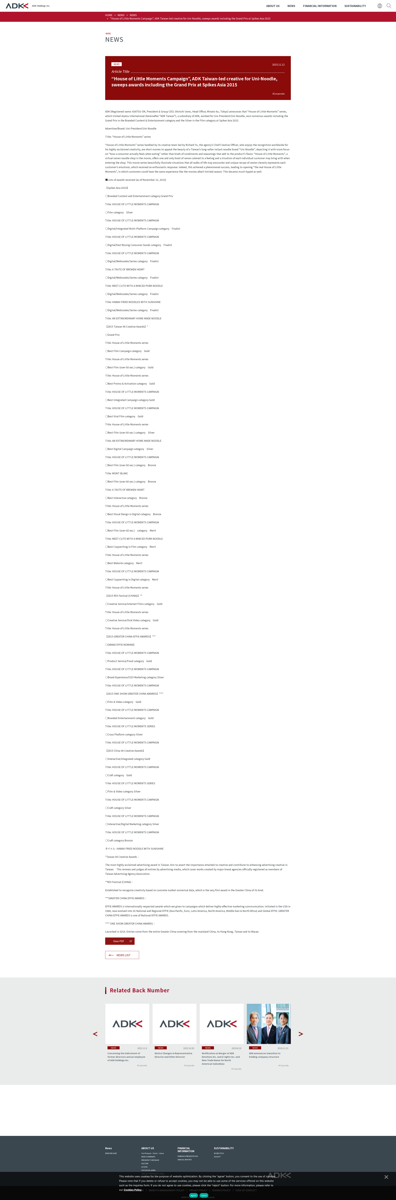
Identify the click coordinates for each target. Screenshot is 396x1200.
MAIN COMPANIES (148, 1156)
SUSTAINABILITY (355, 6)
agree (193, 1195)
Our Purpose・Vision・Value (152, 1153)
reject (204, 1195)
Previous (95, 1034)
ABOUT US (273, 6)
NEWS (291, 6)
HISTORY (144, 1163)
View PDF (118, 941)
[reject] (386, 1176)
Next (301, 1034)
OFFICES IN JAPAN (148, 1170)
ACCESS (144, 1167)
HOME (108, 15)
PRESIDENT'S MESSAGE (150, 1160)
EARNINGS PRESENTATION (188, 1156)
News (108, 1148)
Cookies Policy (132, 1189)
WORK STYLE (219, 1153)
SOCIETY (217, 1156)
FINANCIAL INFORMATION (320, 6)
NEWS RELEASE (111, 1153)
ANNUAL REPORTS (185, 1159)
